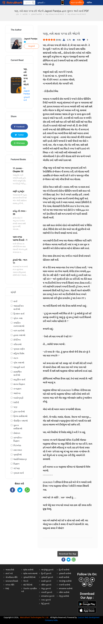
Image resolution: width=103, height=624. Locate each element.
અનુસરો (31, 46)
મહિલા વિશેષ (18, 353)
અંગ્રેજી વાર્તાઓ (65, 581)
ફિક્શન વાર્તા (18, 313)
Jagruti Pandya (30, 39)
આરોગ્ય (17, 393)
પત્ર (15, 407)
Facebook (20, 127)
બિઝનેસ (17, 445)
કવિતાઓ (17, 344)
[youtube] (84, 584)
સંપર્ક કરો (9, 573)
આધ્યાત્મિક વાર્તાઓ (18, 307)
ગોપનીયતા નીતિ (11, 577)
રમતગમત (17, 450)
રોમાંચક (16, 433)
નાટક (15, 358)
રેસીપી (16, 402)
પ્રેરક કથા (18, 318)
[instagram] (86, 579)
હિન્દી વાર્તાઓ (64, 570)
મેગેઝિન (17, 339)
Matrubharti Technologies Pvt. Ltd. (35, 617)
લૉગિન (89, 2)
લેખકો (25, 581)
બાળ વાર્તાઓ (18, 330)
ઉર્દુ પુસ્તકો (45, 603)
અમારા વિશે (9, 570)
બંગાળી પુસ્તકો (46, 592)
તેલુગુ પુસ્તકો (46, 588)
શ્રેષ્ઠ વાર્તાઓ (28, 570)
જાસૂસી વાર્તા (19, 367)
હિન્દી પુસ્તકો (46, 573)
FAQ (7, 588)
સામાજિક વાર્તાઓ (17, 373)
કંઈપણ (16, 468)
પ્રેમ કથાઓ (18, 362)
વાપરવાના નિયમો (12, 581)
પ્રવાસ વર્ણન (19, 349)
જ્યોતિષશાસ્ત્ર (20, 459)
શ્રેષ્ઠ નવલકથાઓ (30, 573)
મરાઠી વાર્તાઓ (64, 577)
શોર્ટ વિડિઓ (27, 585)
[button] (33, 2)
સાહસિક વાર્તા (19, 379)
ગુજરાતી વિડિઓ (29, 577)
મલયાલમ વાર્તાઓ (65, 588)
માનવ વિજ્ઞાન (19, 384)
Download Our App (67, 554)
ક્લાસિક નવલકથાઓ (18, 324)
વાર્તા (15, 301)
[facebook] (81, 579)
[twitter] (92, 579)
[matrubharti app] (62, 2)
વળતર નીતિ (9, 585)
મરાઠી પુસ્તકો (46, 581)
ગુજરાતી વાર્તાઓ (65, 573)
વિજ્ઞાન (16, 463)
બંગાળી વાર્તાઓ (64, 585)
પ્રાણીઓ (17, 454)
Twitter (20, 135)
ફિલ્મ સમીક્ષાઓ (20, 416)
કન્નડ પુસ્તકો (46, 600)
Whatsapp (20, 143)
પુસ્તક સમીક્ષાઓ (17, 427)
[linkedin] (90, 584)
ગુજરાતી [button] (40, 3)
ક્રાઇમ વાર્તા (18, 473)
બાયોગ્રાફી (18, 398)
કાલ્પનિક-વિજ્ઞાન (17, 439)
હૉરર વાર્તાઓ (19, 411)
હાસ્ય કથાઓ (19, 335)
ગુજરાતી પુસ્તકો (47, 577)
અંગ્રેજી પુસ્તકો (47, 570)
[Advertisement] (19, 510)
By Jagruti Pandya (26, 91)
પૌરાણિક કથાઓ (20, 420)
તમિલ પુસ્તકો (46, 585)
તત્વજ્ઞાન (17, 388)
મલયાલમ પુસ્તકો (47, 596)
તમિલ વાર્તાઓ (64, 592)
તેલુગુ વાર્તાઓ (64, 596)
